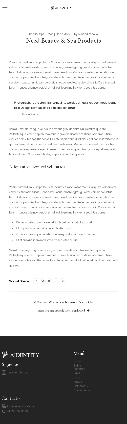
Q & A (77, 373)
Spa (41, 34)
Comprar (79, 386)
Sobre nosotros (79, 367)
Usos (77, 377)
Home (77, 361)
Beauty (33, 34)
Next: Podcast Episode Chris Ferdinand (62, 310)
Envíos (78, 382)
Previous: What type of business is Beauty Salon (65, 302)
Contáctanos (82, 390)
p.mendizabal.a (88, 34)
